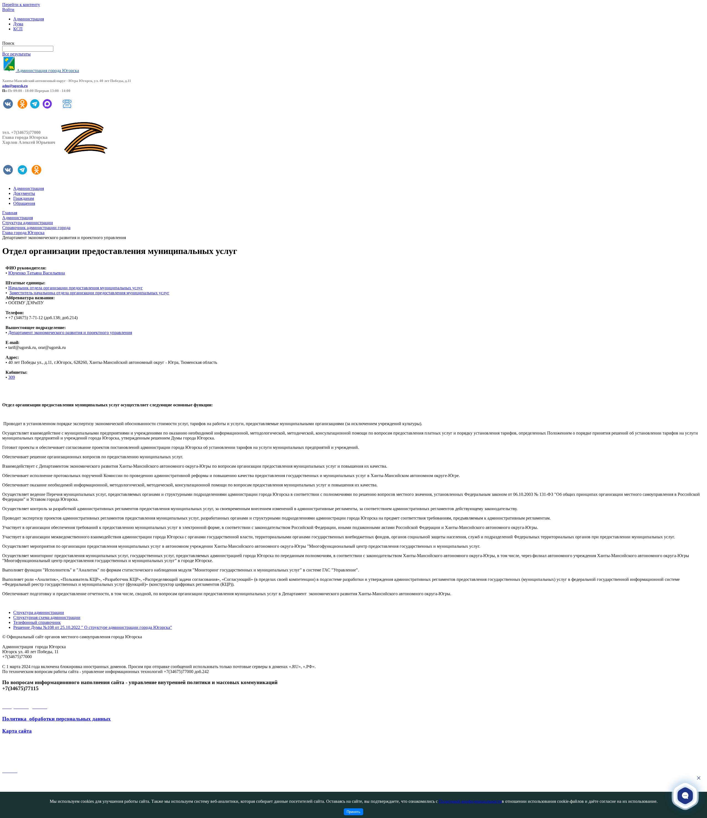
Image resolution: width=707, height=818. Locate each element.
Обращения (24, 203)
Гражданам (23, 198)
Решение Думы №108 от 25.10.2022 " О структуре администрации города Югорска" (92, 627)
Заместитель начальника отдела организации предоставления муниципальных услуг (89, 292)
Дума (18, 24)
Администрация (28, 19)
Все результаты (16, 54)
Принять (353, 812)
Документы (24, 193)
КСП (18, 29)
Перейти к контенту (21, 4)
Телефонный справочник (37, 622)
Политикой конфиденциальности (470, 801)
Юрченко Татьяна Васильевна (36, 273)
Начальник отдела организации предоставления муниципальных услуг (75, 287)
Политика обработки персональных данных (56, 719)
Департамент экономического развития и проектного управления (70, 332)
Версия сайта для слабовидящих (32, 38)
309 (11, 377)
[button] (685, 795)
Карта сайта (17, 731)
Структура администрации (38, 612)
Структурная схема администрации (46, 617)
